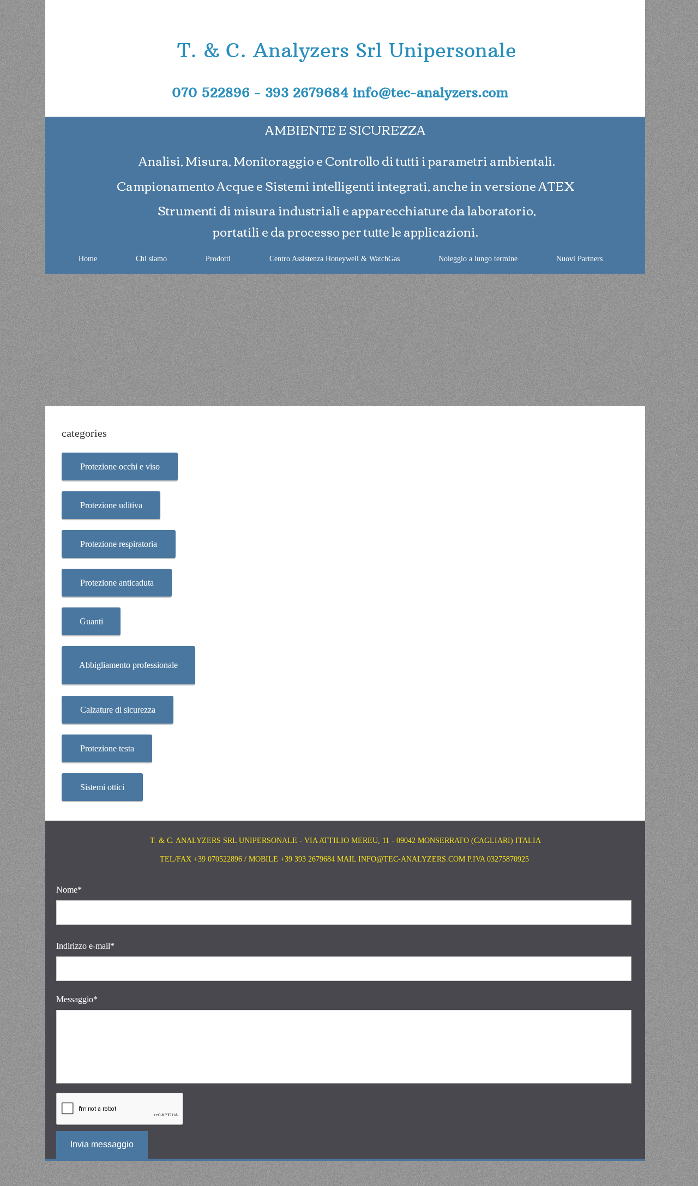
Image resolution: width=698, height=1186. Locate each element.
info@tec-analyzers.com (430, 92)
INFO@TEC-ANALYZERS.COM (411, 859)
